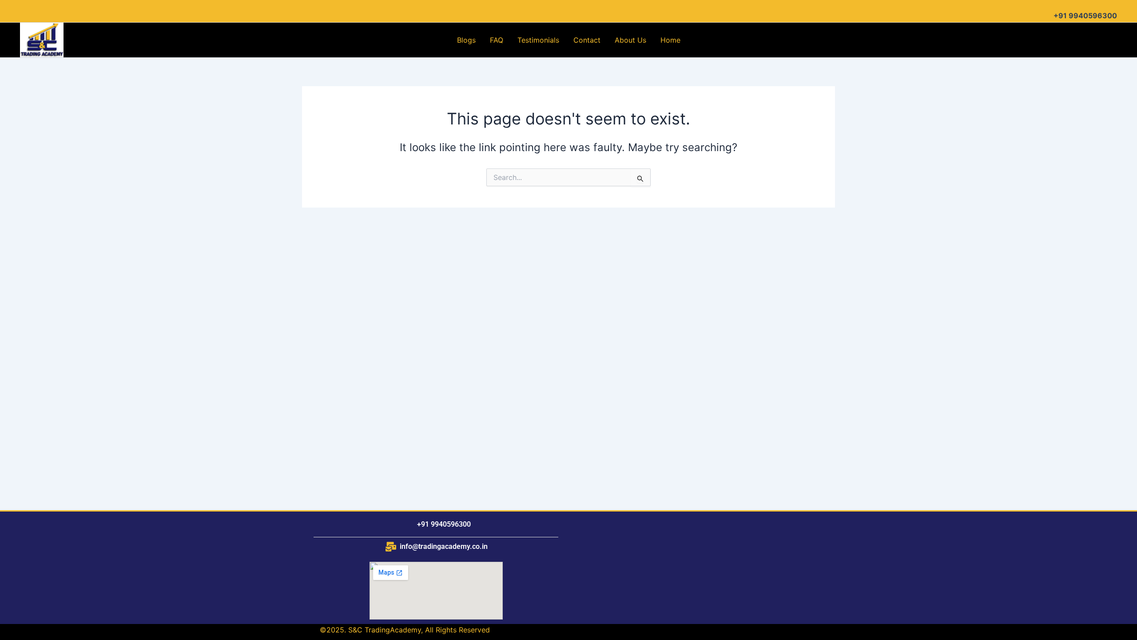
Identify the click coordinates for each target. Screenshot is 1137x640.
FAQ (496, 40)
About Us (630, 40)
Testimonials (538, 40)
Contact (586, 40)
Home (670, 40)
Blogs (466, 40)
